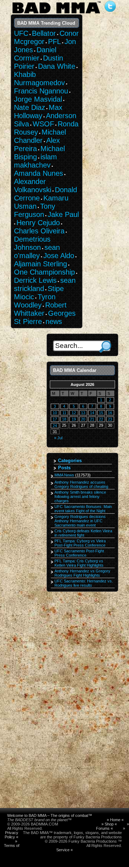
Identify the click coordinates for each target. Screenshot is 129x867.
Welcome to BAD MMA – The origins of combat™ (49, 815)
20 (83, 419)
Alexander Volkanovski (32, 186)
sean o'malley (37, 251)
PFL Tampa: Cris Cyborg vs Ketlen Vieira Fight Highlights (79, 563)
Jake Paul (63, 214)
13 (83, 413)
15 (101, 413)
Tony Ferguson (34, 210)
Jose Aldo (58, 256)
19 (74, 419)
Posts (64, 467)
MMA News (64, 475)
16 (110, 413)
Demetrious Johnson (32, 243)
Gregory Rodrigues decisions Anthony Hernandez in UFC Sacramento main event (80, 520)
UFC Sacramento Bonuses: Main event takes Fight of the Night (83, 508)
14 (92, 413)
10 (55, 413)
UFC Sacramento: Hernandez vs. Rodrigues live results (83, 583)
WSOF (43, 124)
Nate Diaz (29, 107)
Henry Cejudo (38, 223)
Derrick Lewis (35, 280)
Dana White (56, 66)
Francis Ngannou (41, 91)
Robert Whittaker (40, 309)
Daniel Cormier (35, 54)
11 (64, 413)
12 (74, 413)
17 (55, 419)
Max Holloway (38, 111)
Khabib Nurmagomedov (39, 79)
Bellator (44, 33)
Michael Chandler (40, 136)
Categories (70, 460)
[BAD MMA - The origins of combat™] (56, 13)
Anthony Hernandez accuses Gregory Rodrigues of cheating (81, 484)
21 (92, 419)
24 (55, 425)
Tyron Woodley (35, 301)
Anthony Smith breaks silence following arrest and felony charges (80, 496)
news (54, 321)
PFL (54, 41)
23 (110, 419)
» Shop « (109, 824)
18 (64, 419)
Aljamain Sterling (40, 264)
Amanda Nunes (38, 173)
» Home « (115, 820)
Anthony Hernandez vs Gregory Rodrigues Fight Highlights (82, 573)
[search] (105, 346)
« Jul (58, 438)
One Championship (44, 272)
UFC (21, 33)
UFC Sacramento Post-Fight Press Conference (79, 553)
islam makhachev (35, 161)
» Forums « (112, 826)
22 (101, 419)
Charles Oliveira (39, 231)
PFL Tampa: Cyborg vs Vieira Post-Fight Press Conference (80, 543)
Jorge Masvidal (38, 99)
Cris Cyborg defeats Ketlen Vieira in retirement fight (83, 533)
